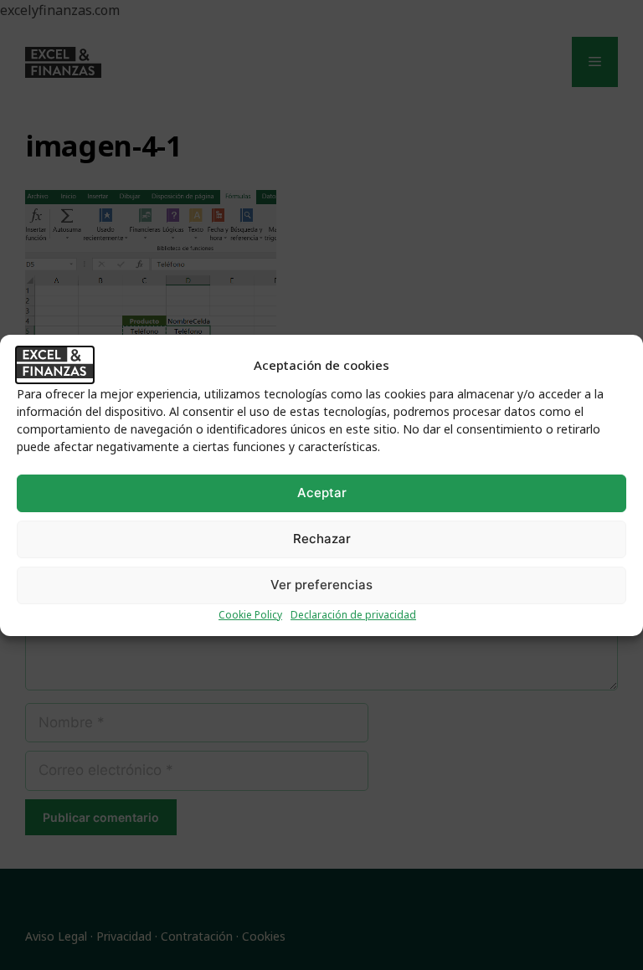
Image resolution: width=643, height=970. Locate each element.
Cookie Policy (250, 615)
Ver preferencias (321, 585)
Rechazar (322, 539)
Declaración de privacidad (353, 615)
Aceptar (322, 492)
